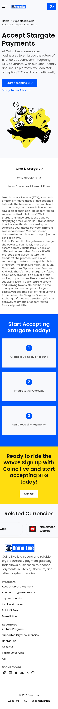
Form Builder (10, 616)
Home (6, 21)
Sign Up (29, 494)
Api (4, 659)
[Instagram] (5, 673)
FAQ (25, 700)
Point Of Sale (10, 610)
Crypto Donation (12, 598)
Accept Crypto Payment (17, 586)
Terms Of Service (13, 653)
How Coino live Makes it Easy (29, 186)
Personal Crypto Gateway (18, 592)
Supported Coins (23, 21)
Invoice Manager (12, 604)
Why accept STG (29, 177)
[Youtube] (27, 673)
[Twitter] (16, 673)
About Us (7, 647)
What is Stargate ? (29, 169)
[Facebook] (33, 673)
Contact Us (9, 641)
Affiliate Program (13, 629)
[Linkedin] (10, 673)
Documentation (40, 700)
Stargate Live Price (14, 90)
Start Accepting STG (20, 83)
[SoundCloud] (22, 673)
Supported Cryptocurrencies (20, 635)
